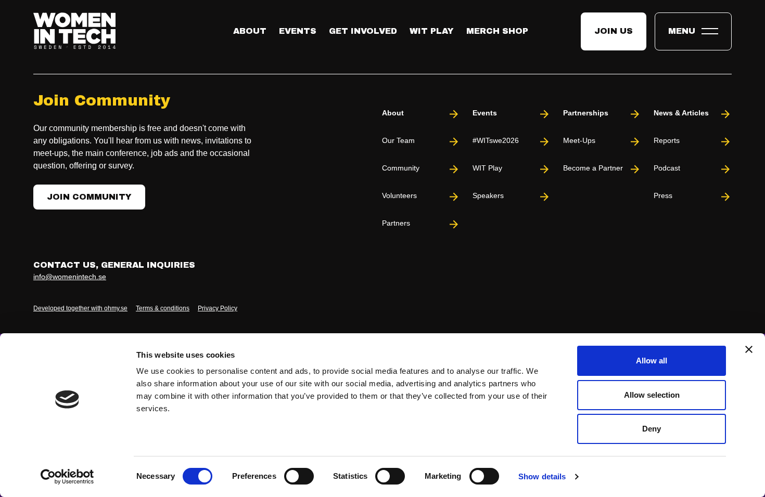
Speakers (488, 195)
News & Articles (681, 113)
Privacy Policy (217, 308)
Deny (651, 428)
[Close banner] (749, 349)
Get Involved (363, 31)
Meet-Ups (579, 140)
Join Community (89, 196)
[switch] (299, 476)
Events (297, 31)
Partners (396, 223)
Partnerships (585, 113)
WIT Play (432, 31)
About (249, 31)
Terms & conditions (162, 308)
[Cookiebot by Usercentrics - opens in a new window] (67, 477)
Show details (542, 476)
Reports (667, 140)
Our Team (398, 140)
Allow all (651, 360)
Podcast (667, 168)
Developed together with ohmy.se (80, 308)
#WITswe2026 (496, 140)
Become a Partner (593, 168)
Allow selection (652, 394)
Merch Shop (497, 31)
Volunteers (399, 195)
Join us (613, 31)
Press (663, 195)
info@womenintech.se (69, 276)
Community (400, 168)
